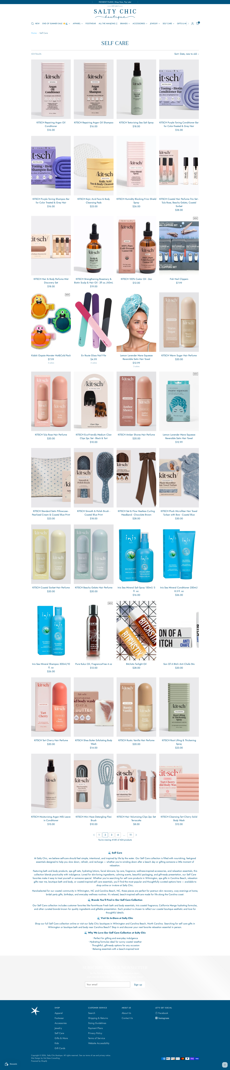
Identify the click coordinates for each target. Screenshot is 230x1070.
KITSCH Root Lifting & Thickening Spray (179, 742)
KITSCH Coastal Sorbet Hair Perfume (51, 587)
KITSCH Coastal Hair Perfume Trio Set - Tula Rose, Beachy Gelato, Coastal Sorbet (179, 202)
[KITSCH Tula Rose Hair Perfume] (51, 401)
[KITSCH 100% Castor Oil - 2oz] (136, 245)
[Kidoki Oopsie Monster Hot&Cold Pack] (51, 322)
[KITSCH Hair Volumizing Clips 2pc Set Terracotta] (136, 783)
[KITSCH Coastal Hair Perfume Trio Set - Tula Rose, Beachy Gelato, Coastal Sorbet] (179, 165)
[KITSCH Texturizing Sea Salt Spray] (136, 89)
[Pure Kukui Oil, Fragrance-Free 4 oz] (93, 630)
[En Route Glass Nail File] (93, 322)
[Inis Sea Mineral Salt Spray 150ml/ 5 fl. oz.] (136, 554)
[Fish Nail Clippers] (179, 245)
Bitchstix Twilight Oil (136, 664)
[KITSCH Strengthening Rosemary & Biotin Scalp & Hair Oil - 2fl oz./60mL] (93, 245)
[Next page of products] (136, 835)
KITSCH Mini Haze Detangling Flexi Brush (94, 818)
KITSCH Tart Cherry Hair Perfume (51, 740)
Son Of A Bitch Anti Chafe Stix (179, 664)
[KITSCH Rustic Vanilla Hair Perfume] (136, 707)
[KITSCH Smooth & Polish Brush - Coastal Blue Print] (93, 477)
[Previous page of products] (94, 835)
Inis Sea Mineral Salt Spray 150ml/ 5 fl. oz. (136, 589)
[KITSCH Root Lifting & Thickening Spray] (179, 707)
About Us (126, 1013)
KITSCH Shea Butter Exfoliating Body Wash (93, 742)
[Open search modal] (32, 23)
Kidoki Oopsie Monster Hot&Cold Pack (51, 355)
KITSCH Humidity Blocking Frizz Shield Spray (136, 200)
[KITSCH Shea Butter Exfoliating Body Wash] (93, 707)
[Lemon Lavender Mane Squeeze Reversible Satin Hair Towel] (136, 322)
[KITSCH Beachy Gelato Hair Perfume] (93, 554)
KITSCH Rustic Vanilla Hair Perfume (136, 740)
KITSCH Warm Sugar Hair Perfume (179, 355)
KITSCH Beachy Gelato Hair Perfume (93, 587)
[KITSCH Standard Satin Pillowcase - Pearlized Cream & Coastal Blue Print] (51, 477)
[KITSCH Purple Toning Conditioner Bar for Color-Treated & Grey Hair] (179, 89)
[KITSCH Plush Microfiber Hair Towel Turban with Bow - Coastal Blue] (179, 477)
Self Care (59, 1033)
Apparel (59, 1013)
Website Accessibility (98, 1043)
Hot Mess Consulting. (51, 1058)
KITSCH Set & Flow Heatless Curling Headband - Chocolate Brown (136, 512)
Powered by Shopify (39, 1061)
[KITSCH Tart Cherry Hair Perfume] (51, 707)
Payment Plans (95, 1028)
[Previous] (92, 2)
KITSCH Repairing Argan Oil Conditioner (51, 124)
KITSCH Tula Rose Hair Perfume (51, 434)
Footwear (59, 1018)
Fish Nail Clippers (179, 279)
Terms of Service (96, 1038)
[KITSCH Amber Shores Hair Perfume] (136, 401)
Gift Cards (60, 1048)
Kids (57, 1043)
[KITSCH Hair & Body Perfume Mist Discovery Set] (51, 245)
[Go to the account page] (192, 23)
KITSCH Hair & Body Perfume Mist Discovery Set (51, 280)
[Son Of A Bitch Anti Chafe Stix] (179, 630)
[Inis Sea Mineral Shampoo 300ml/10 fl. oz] (51, 630)
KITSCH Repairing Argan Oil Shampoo (93, 122)
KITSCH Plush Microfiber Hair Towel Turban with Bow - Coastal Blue (179, 512)
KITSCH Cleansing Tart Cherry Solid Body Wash (179, 818)
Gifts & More (61, 1038)
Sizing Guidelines (97, 1023)
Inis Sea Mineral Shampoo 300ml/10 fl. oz (51, 665)
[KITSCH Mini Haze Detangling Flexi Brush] (93, 783)
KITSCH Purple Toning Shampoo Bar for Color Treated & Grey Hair (51, 200)
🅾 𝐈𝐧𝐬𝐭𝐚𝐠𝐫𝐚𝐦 (162, 1018)
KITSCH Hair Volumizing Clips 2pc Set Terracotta (136, 818)
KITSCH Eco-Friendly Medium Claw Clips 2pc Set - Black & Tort (94, 436)
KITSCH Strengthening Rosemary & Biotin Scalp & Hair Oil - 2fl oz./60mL (93, 280)
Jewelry (58, 1028)
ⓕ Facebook (161, 1013)
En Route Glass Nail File (93, 355)
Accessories (61, 1023)
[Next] (137, 2)
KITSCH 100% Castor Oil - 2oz (136, 279)
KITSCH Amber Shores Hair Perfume (136, 434)
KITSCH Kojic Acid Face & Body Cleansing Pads (94, 200)
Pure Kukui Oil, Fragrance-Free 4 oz (93, 664)
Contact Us (127, 1018)
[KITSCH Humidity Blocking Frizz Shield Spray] (136, 165)
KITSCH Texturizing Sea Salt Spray (136, 122)
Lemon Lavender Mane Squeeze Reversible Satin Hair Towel (136, 357)
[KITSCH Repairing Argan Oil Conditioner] (51, 89)
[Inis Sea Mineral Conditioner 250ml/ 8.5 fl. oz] (179, 554)
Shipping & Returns (98, 1018)
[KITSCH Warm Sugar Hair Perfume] (179, 322)
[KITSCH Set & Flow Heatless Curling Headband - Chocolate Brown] (136, 477)
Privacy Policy (95, 1033)
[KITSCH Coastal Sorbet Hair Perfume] (51, 554)
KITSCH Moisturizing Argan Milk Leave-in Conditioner (51, 818)
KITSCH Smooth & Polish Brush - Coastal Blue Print (93, 512)
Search (91, 1013)
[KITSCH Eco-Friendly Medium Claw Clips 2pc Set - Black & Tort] (93, 401)
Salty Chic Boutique (54, 1055)
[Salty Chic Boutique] (115, 13)
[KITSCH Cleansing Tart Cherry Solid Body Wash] (179, 783)
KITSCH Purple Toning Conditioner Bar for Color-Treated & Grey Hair (179, 124)
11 (130, 835)
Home (34, 33)
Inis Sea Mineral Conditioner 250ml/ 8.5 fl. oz (179, 589)
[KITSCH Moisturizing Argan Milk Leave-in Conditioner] (51, 783)
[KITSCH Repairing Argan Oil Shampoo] (93, 89)
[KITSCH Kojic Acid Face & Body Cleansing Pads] (93, 165)
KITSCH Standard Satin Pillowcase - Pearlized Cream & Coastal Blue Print (51, 512)
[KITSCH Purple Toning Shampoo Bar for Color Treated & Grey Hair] (51, 165)
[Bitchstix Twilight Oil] (136, 630)
